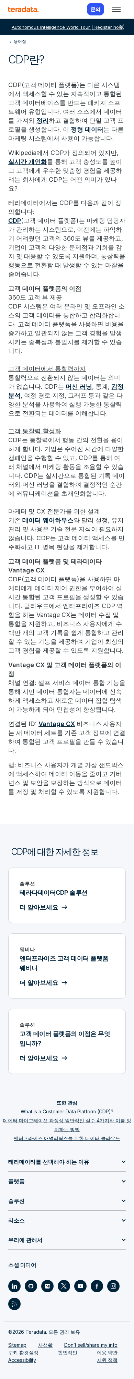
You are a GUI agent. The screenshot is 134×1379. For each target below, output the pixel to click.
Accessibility (22, 1360)
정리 (42, 120)
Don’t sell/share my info (91, 1345)
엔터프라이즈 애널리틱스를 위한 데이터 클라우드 (67, 1138)
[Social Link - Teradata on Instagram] (113, 1286)
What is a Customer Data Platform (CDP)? (67, 1111)
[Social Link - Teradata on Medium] (47, 1286)
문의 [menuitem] (95, 9)
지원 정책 (107, 1360)
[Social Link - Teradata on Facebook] (97, 1286)
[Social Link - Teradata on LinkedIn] (14, 1286)
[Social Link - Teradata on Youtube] (80, 1286)
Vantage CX (56, 723)
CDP (14, 220)
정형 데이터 (87, 129)
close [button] (122, 27)
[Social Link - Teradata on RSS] (14, 1304)
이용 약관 (107, 1352)
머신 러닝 (79, 386)
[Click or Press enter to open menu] (116, 9)
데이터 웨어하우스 (48, 520)
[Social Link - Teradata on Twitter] (64, 1286)
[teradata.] (23, 9)
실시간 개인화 (27, 161)
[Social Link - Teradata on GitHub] (31, 1286)
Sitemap (17, 1345)
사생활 (45, 1345)
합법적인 (67, 1352)
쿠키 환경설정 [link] (23, 1352)
